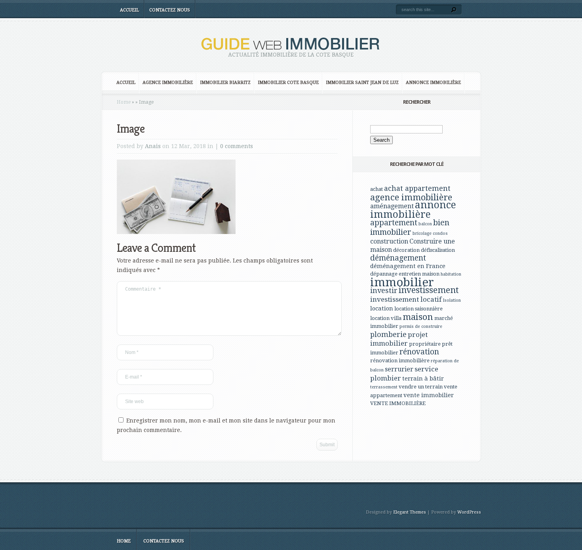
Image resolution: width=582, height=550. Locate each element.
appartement (393, 222)
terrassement (384, 387)
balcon (425, 223)
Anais (153, 146)
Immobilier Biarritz (225, 82)
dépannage (384, 274)
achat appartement (417, 188)
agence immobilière (411, 197)
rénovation (419, 351)
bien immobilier (409, 227)
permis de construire (420, 326)
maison (418, 317)
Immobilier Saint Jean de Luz (362, 82)
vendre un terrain (421, 387)
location (381, 308)
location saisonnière (418, 309)
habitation (451, 274)
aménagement (392, 206)
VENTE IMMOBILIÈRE (398, 403)
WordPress (469, 512)
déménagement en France (407, 266)
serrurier (399, 369)
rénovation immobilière (400, 360)
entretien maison (419, 274)
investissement (429, 290)
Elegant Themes (409, 512)
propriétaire (425, 344)
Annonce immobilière (433, 82)
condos (440, 233)
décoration (406, 250)
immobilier (402, 282)
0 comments (236, 146)
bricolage (422, 233)
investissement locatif (405, 299)
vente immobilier (428, 395)
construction (389, 241)
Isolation (452, 300)
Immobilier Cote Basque (288, 82)
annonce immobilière (413, 209)
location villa (385, 318)
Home (124, 102)
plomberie (388, 334)
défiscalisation (438, 250)
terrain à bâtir (423, 378)
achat (376, 189)
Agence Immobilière (168, 82)
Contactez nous (169, 10)
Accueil (129, 10)
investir (384, 290)
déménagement (398, 258)
